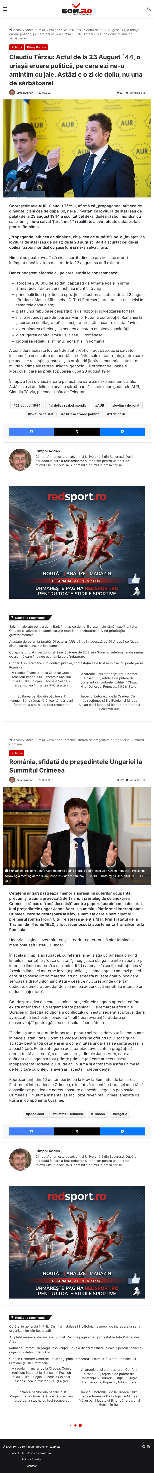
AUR (100, 405)
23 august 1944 (28, 405)
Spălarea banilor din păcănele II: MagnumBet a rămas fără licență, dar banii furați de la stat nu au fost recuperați (41, 700)
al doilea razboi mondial (69, 405)
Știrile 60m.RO (36, 30)
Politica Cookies (32, 1459)
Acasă (17, 30)
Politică (54, 30)
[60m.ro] (77, 9)
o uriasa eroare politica (81, 414)
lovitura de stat (41, 414)
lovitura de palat (126, 405)
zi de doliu (117, 414)
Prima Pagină (36, 47)
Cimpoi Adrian (24, 92)
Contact (32, 1465)
